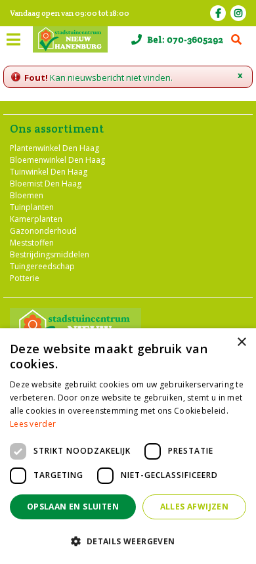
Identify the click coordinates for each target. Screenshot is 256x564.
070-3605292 (195, 39)
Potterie (24, 278)
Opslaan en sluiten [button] (73, 506)
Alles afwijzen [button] (194, 506)
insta (238, 13)
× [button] (241, 342)
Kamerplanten (36, 219)
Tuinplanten (32, 207)
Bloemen (26, 195)
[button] (128, 541)
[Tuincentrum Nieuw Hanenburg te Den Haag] (70, 39)
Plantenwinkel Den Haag (54, 148)
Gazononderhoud (43, 230)
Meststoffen (32, 242)
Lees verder (33, 423)
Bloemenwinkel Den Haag (57, 159)
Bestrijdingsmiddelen (49, 254)
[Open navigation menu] (13, 39)
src (236, 39)
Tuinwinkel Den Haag (48, 171)
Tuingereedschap (42, 266)
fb (218, 13)
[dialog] (128, 446)
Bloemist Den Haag (45, 183)
